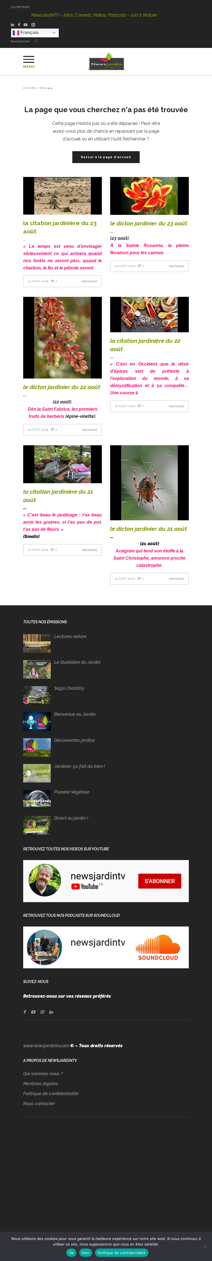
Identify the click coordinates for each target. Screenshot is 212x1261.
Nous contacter (39, 1103)
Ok (71, 1252)
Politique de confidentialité (50, 1093)
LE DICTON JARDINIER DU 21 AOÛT (148, 528)
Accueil (30, 88)
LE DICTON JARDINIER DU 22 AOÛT (61, 387)
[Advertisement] (106, 1180)
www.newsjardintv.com (46, 1045)
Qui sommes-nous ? (43, 1073)
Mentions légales (40, 1083)
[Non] (205, 1246)
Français (29, 32)
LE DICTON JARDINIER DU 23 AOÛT (148, 223)
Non (85, 1252)
